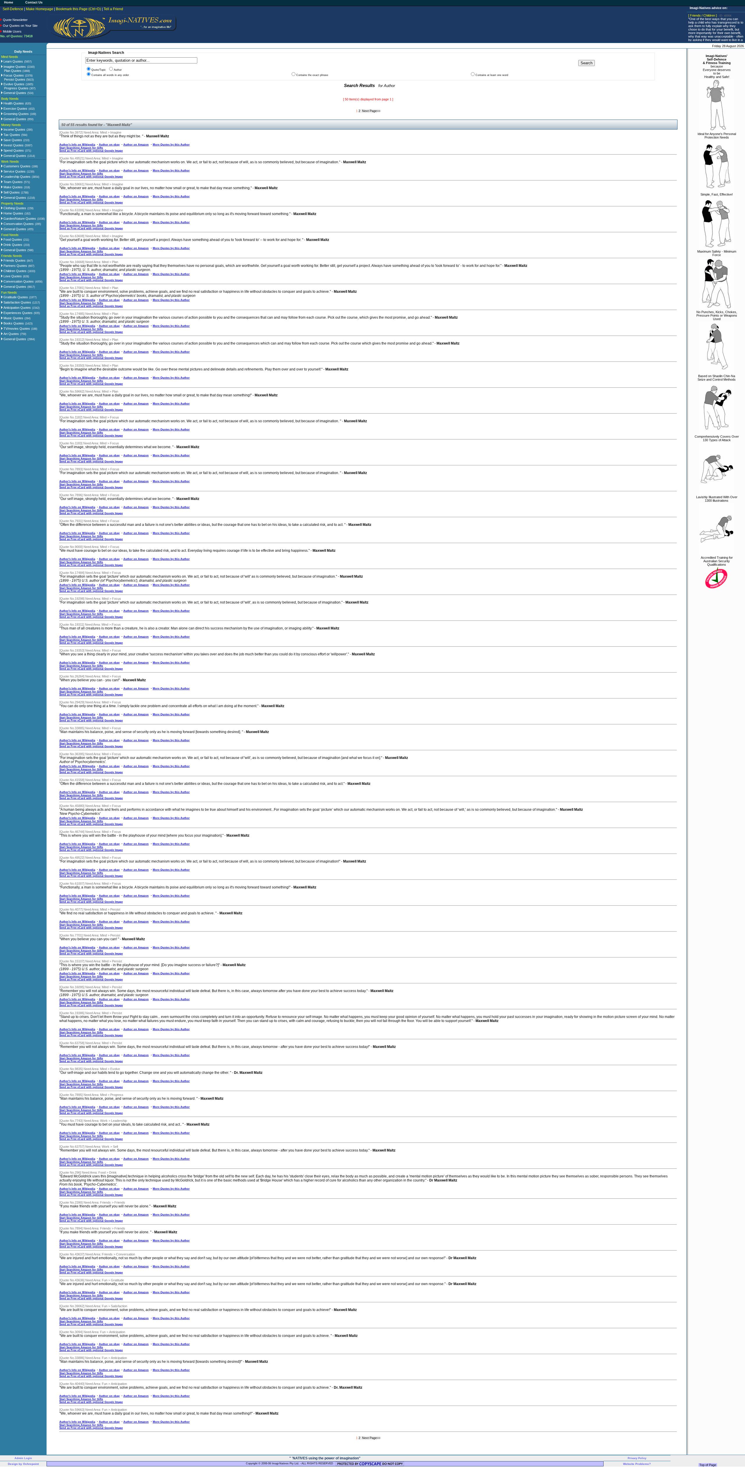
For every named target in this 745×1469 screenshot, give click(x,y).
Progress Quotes (20, 88)
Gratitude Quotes (15, 297)
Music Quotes (13, 318)
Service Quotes (14, 171)
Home (8, 2)
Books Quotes (13, 323)
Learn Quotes (13, 61)
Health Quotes (13, 103)
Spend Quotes (13, 150)
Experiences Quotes (18, 313)
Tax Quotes (11, 134)
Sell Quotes (11, 192)
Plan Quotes (17, 70)
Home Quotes (13, 213)
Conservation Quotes (18, 224)
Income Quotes (14, 129)
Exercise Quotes (15, 108)
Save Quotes (12, 140)
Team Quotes (13, 182)
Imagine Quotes (14, 66)
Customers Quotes (17, 166)
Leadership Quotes (17, 176)
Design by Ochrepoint (23, 1464)
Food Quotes (12, 239)
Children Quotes (14, 271)
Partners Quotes (15, 265)
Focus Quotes (13, 75)
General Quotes (14, 93)
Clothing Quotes (14, 208)
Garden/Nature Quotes (19, 218)
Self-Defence (13, 9)
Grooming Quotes (16, 114)
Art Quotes (11, 334)
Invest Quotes (13, 145)
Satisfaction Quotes (17, 302)
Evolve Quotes (13, 84)
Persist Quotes (19, 79)
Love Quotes (12, 276)
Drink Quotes (12, 244)
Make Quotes (13, 187)
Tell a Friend (113, 9)
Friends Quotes (14, 260)
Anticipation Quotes (17, 307)
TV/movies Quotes (16, 328)
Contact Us (33, 2)
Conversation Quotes (18, 281)
